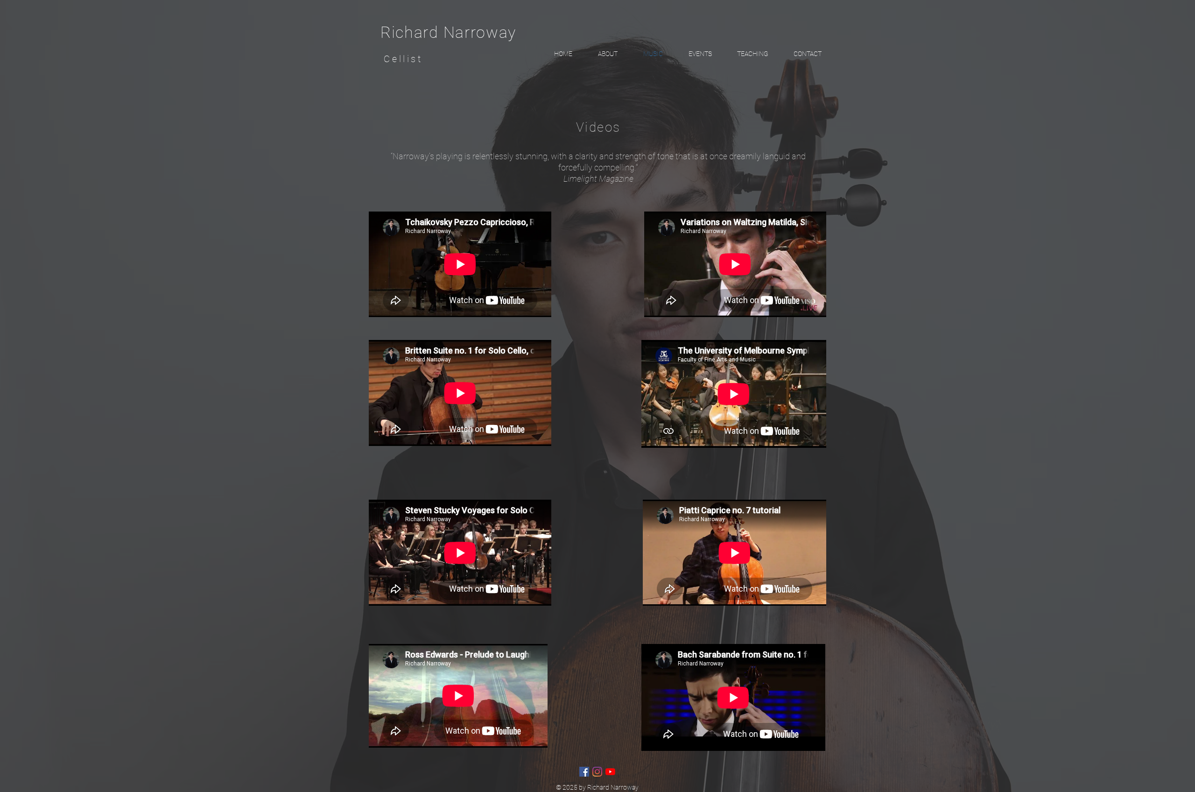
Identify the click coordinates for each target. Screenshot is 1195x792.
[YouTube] (610, 772)
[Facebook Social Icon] (584, 772)
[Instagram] (597, 772)
